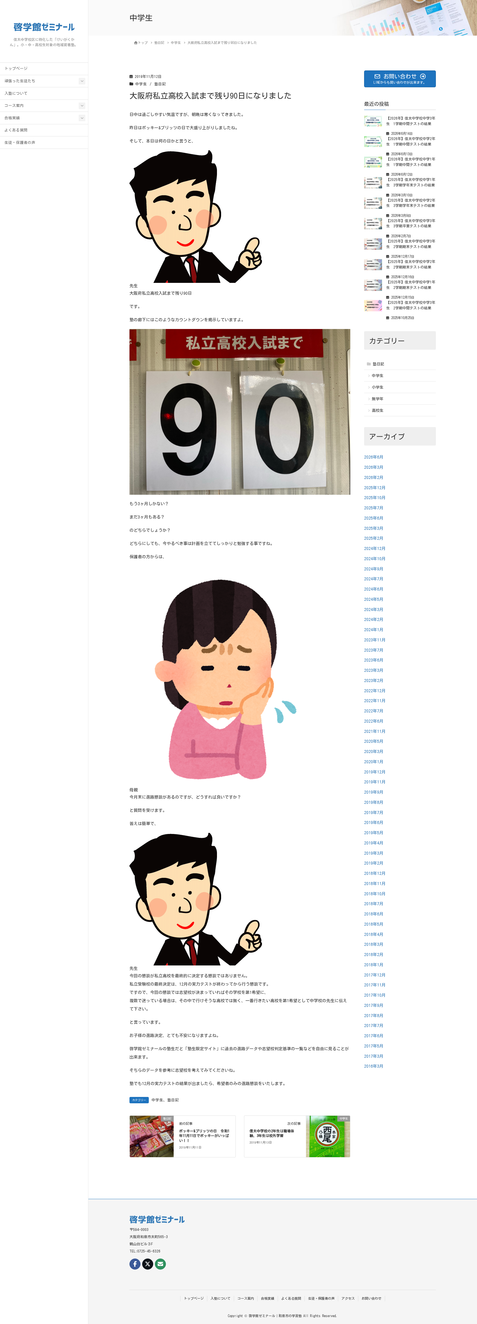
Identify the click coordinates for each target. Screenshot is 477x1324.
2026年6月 (373, 457)
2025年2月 (373, 538)
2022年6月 (373, 721)
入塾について (16, 93)
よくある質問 (16, 130)
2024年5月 (373, 599)
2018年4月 (373, 934)
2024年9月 (373, 569)
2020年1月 (373, 761)
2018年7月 (373, 904)
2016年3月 (373, 1066)
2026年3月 (373, 467)
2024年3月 (373, 609)
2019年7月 (373, 812)
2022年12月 (375, 690)
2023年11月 (375, 640)
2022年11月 (375, 701)
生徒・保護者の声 (19, 142)
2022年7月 (373, 711)
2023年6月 (373, 660)
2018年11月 (375, 883)
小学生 (377, 387)
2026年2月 (373, 477)
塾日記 (160, 84)
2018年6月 (373, 914)
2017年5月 (373, 1046)
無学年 (377, 399)
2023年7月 (373, 650)
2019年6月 (373, 822)
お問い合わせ (371, 1298)
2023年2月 (373, 680)
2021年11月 (375, 731)
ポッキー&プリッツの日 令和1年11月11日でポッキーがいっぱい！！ (204, 1136)
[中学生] (328, 1136)
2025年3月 (373, 528)
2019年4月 (373, 843)
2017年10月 (375, 995)
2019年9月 (373, 792)
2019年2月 (373, 863)
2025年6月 (373, 518)
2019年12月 (375, 772)
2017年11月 (375, 985)
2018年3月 (373, 944)
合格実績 (12, 118)
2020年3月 (373, 751)
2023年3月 (373, 670)
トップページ (16, 68)
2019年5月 (373, 833)
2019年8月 (373, 802)
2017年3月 (373, 1056)
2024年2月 (373, 619)
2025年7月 (373, 508)
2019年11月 (375, 782)
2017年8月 (373, 1015)
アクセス (348, 1298)
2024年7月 (373, 579)
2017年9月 (373, 1005)
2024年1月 (373, 630)
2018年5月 (373, 924)
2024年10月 (375, 558)
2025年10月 (375, 498)
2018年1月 (373, 964)
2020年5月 (373, 741)
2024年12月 (375, 548)
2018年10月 (375, 893)
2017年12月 (375, 975)
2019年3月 (373, 853)
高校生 (377, 410)
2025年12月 (375, 487)
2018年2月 (373, 954)
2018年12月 (375, 873)
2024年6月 (373, 589)
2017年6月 (373, 1036)
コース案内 (14, 105)
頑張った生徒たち (19, 81)
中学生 (141, 84)
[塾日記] (152, 1136)
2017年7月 (373, 1025)
